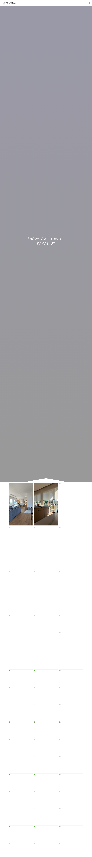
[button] (85, 3)
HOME (60, 3)
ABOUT (76, 3)
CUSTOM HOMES (67, 3)
